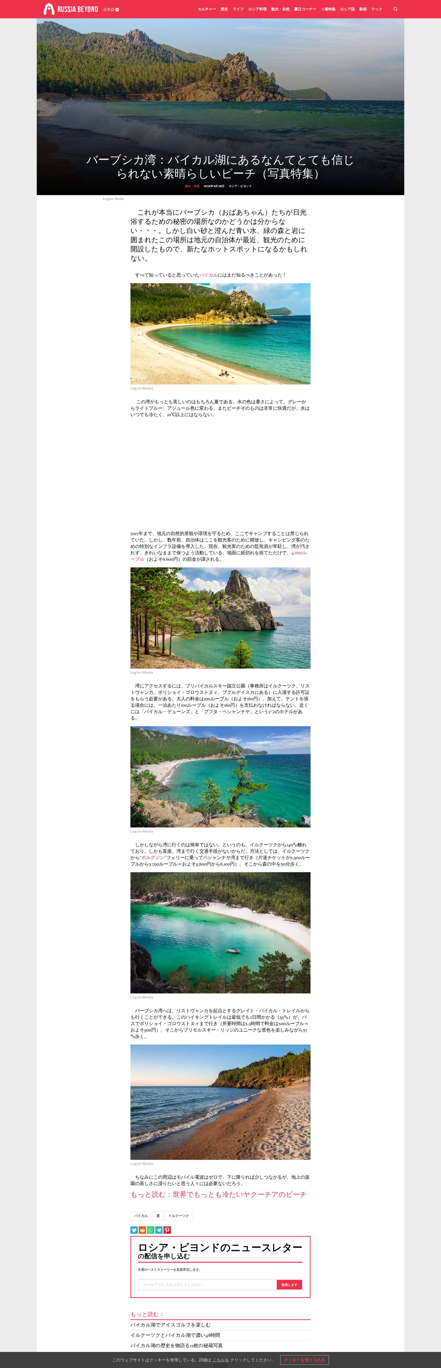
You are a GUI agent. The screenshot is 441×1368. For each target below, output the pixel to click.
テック (376, 9)
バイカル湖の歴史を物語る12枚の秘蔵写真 (176, 1345)
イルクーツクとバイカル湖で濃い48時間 (175, 1335)
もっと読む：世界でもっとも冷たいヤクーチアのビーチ (218, 1195)
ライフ (238, 9)
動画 (363, 9)
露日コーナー (305, 9)
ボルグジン (152, 858)
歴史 (224, 9)
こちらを (220, 1360)
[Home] (49, 9)
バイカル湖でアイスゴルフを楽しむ (170, 1325)
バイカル (208, 275)
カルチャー (207, 9)
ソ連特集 (328, 9)
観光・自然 (280, 9)
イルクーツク (178, 1216)
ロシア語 (347, 9)
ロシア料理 (257, 9)
